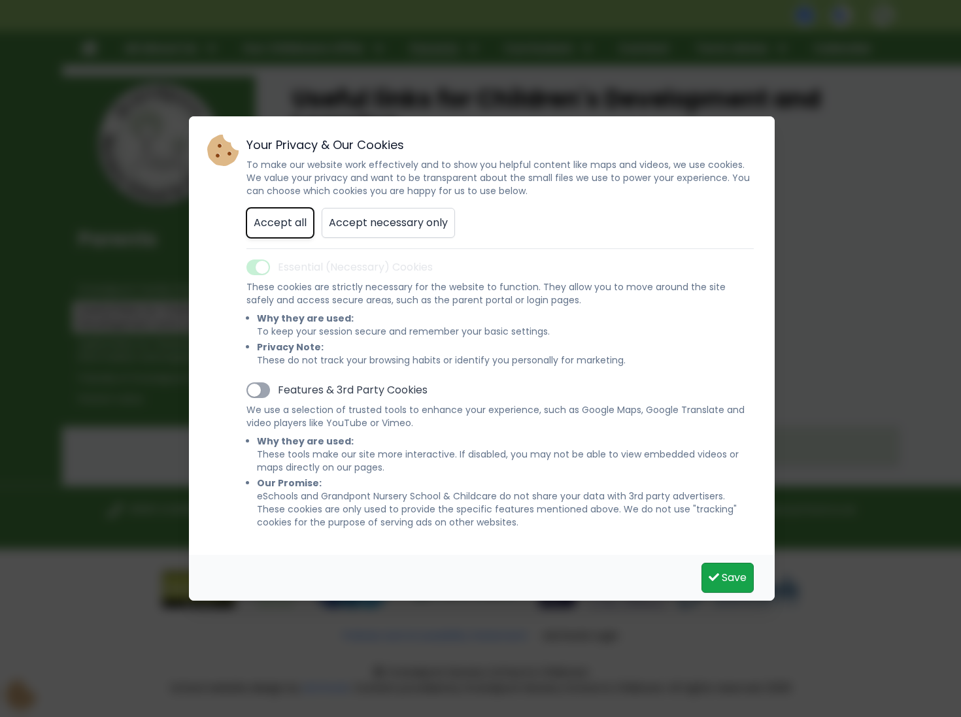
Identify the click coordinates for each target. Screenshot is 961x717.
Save (733, 577)
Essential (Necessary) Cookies (355, 267)
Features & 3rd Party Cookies (353, 389)
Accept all (280, 222)
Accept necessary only (388, 222)
